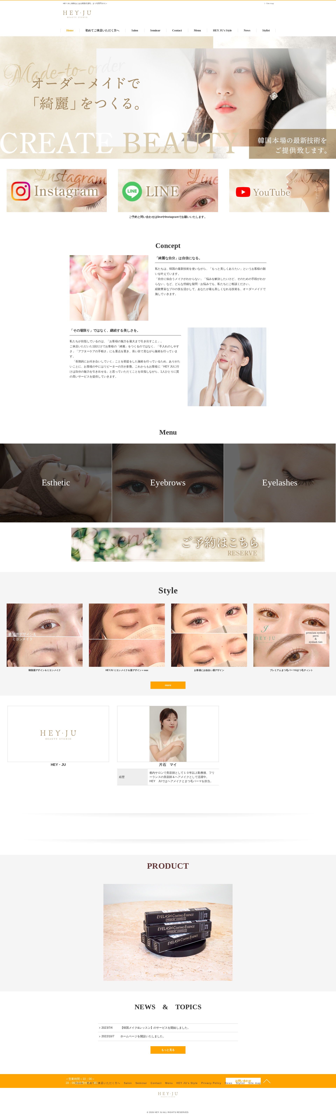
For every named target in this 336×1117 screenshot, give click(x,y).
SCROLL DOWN (168, 147)
